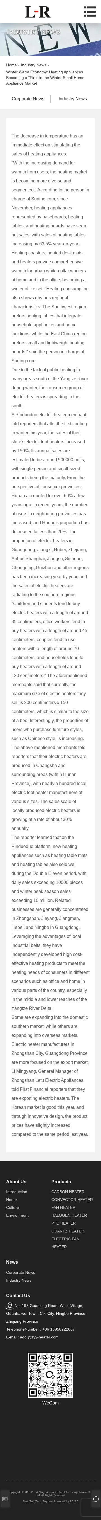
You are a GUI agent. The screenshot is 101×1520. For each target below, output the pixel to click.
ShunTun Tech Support (37, 1501)
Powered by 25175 (66, 1501)
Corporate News (28, 98)
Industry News (73, 98)
